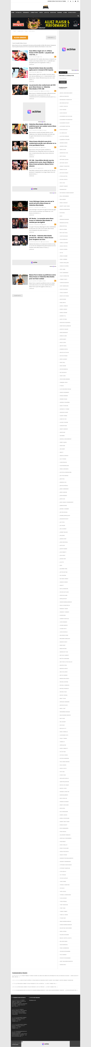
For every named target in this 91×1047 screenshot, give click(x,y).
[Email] (75, 1)
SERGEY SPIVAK (63, 854)
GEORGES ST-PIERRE (64, 409)
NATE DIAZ (62, 718)
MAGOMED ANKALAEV (65, 638)
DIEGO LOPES (63, 342)
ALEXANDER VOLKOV (64, 122)
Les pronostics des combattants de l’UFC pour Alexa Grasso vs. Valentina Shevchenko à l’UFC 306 (42, 87)
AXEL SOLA (62, 182)
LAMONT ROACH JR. (64, 618)
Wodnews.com (32, 1000)
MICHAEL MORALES (64, 688)
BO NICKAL (62, 212)
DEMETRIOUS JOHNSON (65, 325)
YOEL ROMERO (63, 954)
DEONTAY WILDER (64, 329)
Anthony (44, 147)
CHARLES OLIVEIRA (64, 266)
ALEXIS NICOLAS (64, 129)
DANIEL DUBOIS (63, 309)
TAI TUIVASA (63, 874)
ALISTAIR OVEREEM (64, 136)
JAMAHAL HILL (63, 482)
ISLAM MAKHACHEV (64, 465)
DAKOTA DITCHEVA (64, 296)
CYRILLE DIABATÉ (64, 292)
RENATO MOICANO (64, 805)
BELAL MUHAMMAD (64, 196)
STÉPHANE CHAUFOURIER (66, 864)
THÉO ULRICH (63, 891)
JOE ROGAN (62, 525)
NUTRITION (53, 12)
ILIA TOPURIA (63, 459)
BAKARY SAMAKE (64, 186)
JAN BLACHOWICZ (64, 485)
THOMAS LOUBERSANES (65, 894)
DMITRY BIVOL (63, 345)
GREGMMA (62, 435)
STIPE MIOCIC (63, 871)
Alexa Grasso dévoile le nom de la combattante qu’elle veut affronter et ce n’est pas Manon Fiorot (42, 143)
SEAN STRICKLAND (64, 848)
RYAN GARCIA (63, 831)
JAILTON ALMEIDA (64, 475)
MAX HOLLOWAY (64, 671)
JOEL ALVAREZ (63, 528)
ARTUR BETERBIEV (64, 172)
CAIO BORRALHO (63, 239)
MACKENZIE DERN (64, 635)
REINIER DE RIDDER (64, 801)
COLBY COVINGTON (64, 276)
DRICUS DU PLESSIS (64, 352)
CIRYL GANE (62, 269)
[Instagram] (78, 1)
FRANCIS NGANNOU (64, 392)
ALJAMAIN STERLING (64, 139)
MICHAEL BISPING (64, 681)
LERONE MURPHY (64, 625)
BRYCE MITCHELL (64, 232)
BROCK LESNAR (63, 229)
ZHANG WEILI (63, 964)
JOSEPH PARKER (63, 548)
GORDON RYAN (63, 425)
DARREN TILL (63, 315)
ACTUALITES (19, 12)
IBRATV (61, 452)
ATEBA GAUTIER (63, 176)
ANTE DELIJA (63, 156)
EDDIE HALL (62, 362)
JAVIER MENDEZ (63, 495)
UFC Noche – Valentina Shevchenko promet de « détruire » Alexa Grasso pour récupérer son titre (41, 237)
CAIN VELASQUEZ (64, 236)
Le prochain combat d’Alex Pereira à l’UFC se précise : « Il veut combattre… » (36, 983)
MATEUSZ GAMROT (64, 655)
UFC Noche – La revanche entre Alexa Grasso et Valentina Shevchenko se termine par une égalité (41, 220)
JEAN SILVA (62, 498)
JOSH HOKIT (62, 555)
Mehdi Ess (41, 168)
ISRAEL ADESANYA (64, 469)
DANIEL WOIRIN (63, 312)
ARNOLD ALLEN (63, 169)
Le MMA (65, 12)
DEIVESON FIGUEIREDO (65, 322)
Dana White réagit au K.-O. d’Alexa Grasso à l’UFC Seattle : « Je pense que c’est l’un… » (41, 52)
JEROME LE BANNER (64, 508)
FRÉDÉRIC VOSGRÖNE (65, 402)
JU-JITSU (62, 562)
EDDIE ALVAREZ (63, 359)
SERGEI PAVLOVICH (64, 851)
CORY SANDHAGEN (64, 286)
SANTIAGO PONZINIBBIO (65, 838)
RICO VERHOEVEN (64, 811)
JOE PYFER (62, 522)
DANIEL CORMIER (64, 305)
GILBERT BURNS (63, 415)
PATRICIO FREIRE (64, 755)
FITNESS (62, 385)
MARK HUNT (62, 645)
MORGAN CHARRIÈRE (64, 701)
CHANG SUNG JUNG (64, 262)
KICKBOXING (63, 615)
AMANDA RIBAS (63, 146)
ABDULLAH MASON (64, 96)
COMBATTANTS (34, 12)
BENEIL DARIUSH (63, 202)
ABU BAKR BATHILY (64, 103)
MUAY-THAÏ (62, 708)
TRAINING (59, 12)
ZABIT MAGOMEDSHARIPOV (66, 961)
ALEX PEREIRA (63, 109)
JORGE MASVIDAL (64, 542)
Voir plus (32, 64)
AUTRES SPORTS (72, 12)
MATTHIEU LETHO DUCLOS (66, 661)
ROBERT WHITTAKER (64, 821)
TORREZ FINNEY (63, 911)
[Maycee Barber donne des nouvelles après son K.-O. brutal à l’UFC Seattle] (20, 73)
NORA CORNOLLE (64, 731)
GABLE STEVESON (64, 405)
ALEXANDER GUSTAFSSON (66, 116)
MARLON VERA (63, 648)
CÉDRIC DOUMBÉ (63, 256)
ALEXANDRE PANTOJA (65, 126)
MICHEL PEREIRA (63, 695)
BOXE (61, 216)
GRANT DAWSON (64, 429)
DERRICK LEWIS (63, 335)
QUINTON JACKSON (64, 781)
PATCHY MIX (63, 751)
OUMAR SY (62, 741)
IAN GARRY (62, 449)
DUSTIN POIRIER (63, 355)
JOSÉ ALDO (62, 545)
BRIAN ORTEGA (63, 226)
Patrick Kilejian (43, 130)
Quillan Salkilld (64, 778)
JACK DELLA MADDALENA (65, 472)
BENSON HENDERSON (65, 209)
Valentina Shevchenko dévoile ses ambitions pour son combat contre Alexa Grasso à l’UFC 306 (42, 126)
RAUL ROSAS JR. (63, 798)
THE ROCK (62, 888)
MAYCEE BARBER (63, 675)
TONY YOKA (62, 908)
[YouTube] (70, 1)
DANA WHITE (63, 302)
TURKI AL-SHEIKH (64, 914)
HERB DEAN (62, 445)
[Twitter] (73, 1)
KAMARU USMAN (64, 582)
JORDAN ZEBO (63, 538)
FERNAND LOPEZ (64, 382)
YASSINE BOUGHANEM (65, 951)
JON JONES (62, 535)
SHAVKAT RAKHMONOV (65, 861)
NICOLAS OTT (63, 728)
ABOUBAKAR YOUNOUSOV (66, 99)
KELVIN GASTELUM (64, 592)
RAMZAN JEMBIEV (64, 795)
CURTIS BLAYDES (64, 289)
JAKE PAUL (62, 478)
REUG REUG (62, 808)
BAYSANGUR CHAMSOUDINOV (67, 192)
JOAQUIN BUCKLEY (64, 518)
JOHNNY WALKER (64, 532)
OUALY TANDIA (63, 738)
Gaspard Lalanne (45, 241)
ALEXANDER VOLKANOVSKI (66, 119)
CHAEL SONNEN (63, 259)
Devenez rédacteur (57, 1)
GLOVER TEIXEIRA (64, 422)
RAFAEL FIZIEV (63, 788)
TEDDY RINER (63, 881)
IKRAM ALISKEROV (64, 455)
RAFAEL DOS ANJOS (64, 785)
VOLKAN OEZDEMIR (64, 934)
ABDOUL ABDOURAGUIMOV (66, 93)
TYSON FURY (63, 918)
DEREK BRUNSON (64, 332)
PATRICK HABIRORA (64, 758)
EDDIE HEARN (63, 365)
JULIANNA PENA (63, 568)
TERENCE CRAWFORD (64, 884)
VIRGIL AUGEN (63, 931)
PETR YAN (62, 771)
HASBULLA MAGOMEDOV (65, 439)
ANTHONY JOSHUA (64, 159)
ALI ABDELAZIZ (63, 132)
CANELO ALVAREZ (64, 242)
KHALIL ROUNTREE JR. (65, 605)
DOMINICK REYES (64, 349)
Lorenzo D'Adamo (45, 91)
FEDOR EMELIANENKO (65, 379)
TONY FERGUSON (64, 904)
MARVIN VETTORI (64, 651)
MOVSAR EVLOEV (64, 705)
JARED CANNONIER (64, 488)
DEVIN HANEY (63, 339)
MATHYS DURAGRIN (64, 658)
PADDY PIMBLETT (64, 748)
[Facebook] (68, 1)
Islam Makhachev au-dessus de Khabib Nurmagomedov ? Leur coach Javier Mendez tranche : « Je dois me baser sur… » (47, 990)
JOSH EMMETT (63, 552)
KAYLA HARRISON (64, 588)
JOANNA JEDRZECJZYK (65, 515)
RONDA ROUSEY (63, 824)
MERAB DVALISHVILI (64, 678)
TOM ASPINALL (63, 901)
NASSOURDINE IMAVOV (65, 715)
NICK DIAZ (62, 725)
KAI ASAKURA (63, 575)
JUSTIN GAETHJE (63, 572)
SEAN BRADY (63, 841)
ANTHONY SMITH (64, 162)
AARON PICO (63, 88)
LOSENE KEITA (63, 628)
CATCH (61, 252)
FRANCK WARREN (64, 395)
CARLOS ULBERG (63, 249)
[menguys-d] (45, 23)
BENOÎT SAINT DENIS (65, 206)
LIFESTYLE (46, 12)
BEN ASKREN (63, 199)
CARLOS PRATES (63, 246)
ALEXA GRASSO (63, 113)
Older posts (17, 295)
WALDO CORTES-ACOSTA (66, 938)
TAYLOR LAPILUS (64, 878)
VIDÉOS (41, 12)
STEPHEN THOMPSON (65, 868)
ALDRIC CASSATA (64, 106)
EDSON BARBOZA (64, 369)
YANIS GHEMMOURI (64, 948)
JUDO (61, 565)
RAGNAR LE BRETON (64, 791)
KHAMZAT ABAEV (64, 608)
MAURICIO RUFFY (64, 668)
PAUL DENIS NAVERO (64, 761)
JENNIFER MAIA (63, 505)
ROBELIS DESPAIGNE (64, 818)
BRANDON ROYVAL (64, 222)
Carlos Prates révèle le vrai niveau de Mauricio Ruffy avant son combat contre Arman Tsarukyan (46, 980)
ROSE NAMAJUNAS (64, 828)
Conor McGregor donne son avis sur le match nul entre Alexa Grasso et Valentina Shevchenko (41, 203)
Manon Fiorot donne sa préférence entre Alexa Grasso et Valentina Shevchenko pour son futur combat (42, 277)
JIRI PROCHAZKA (63, 512)
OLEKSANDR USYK (64, 735)
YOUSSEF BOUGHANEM (65, 958)
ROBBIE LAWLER (63, 815)
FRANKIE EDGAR (63, 399)
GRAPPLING (62, 432)
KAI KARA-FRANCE (64, 578)
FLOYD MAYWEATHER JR (65, 389)
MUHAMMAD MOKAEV (65, 711)
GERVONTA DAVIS (64, 412)
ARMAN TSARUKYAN (64, 166)
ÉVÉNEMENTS (26, 12)
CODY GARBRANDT (64, 272)
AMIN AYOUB (63, 149)
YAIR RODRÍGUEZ (64, 944)
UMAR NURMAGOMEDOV (65, 921)
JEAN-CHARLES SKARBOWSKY (66, 502)
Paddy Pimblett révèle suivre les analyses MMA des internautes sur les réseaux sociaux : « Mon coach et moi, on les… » (19, 1003)
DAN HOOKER (63, 299)
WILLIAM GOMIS (63, 941)
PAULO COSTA (63, 768)
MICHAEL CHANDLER (64, 685)
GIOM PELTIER (63, 419)
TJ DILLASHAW (63, 898)
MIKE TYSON (63, 698)
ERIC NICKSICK (63, 372)
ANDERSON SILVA (64, 152)
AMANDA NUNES (64, 142)
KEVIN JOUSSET (63, 598)
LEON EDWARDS (63, 622)
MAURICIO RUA (63, 665)
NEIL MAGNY (63, 721)
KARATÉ (61, 585)
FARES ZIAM (62, 375)
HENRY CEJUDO (63, 442)
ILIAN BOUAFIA (63, 462)
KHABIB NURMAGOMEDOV (66, 602)
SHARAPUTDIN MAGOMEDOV (66, 858)
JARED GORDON (63, 492)
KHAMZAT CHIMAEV (64, 612)
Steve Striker (43, 280)
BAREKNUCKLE (63, 189)
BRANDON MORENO (64, 219)
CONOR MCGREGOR (64, 282)
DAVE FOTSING (63, 319)
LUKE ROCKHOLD (63, 632)
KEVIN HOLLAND (63, 595)
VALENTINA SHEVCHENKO (66, 928)
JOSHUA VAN (63, 558)
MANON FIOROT (63, 642)
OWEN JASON (63, 745)
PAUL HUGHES (63, 765)
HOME (13, 12)
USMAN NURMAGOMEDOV (66, 924)
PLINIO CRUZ (63, 775)
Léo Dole (40, 56)
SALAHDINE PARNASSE (65, 834)
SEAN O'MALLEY (63, 844)
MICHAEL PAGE (63, 691)
